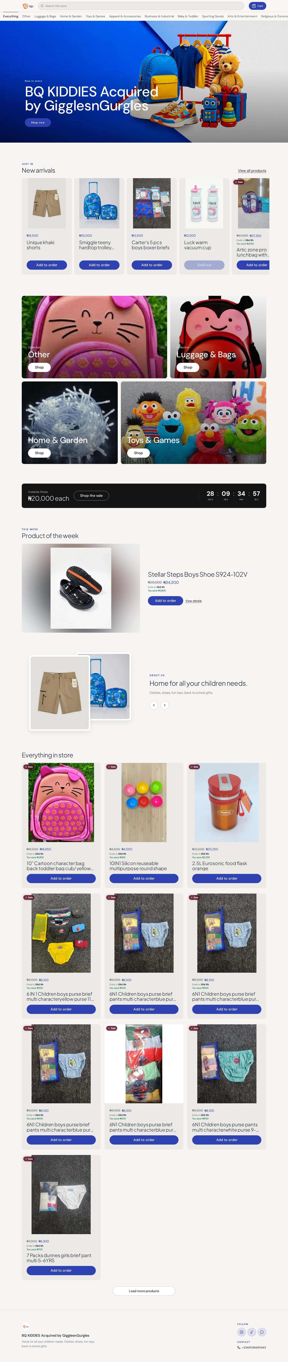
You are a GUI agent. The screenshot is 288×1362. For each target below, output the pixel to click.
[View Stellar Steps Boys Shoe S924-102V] (81, 588)
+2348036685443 (254, 1347)
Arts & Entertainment (242, 16)
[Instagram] (241, 1332)
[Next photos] (164, 705)
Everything (10, 16)
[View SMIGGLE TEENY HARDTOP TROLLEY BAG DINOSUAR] (99, 203)
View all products (252, 170)
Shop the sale (91, 495)
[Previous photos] (153, 705)
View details (194, 601)
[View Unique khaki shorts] (47, 203)
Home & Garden (71, 16)
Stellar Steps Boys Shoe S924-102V (197, 574)
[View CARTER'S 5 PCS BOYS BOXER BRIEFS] (152, 203)
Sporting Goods (213, 16)
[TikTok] (251, 1332)
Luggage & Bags (45, 16)
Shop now (38, 122)
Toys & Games (95, 16)
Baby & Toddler (188, 16)
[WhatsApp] (262, 1332)
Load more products (144, 1291)
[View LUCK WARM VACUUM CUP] (204, 203)
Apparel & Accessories (125, 16)
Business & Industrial (159, 16)
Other (26, 16)
